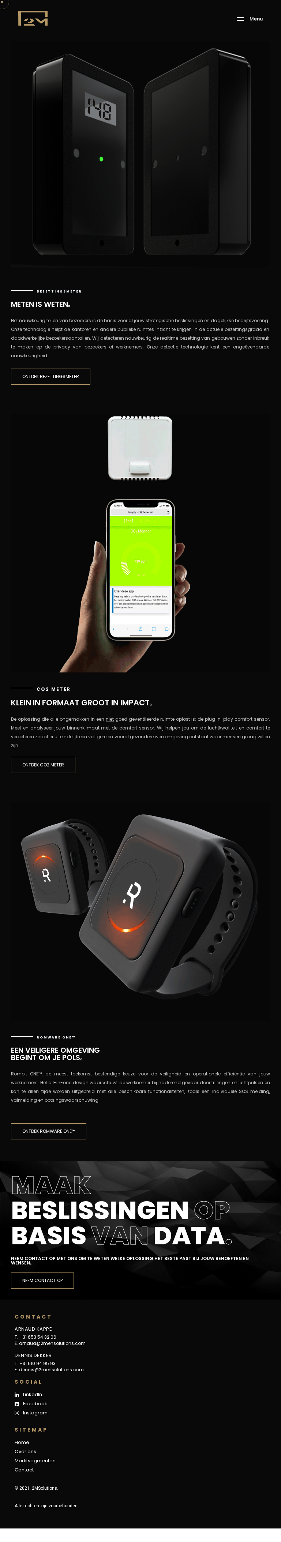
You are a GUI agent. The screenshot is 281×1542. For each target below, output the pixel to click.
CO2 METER (54, 689)
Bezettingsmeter (59, 291)
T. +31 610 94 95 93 (35, 1363)
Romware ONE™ (56, 1037)
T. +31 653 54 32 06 (35, 1337)
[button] (50, 377)
